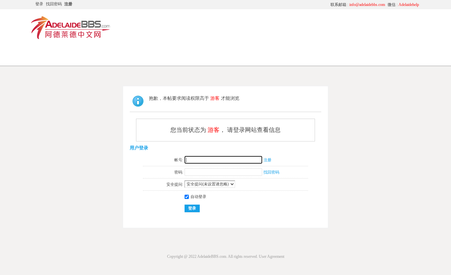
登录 (39, 4)
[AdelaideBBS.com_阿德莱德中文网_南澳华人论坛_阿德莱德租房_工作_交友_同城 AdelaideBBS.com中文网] (71, 38)
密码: (178, 172)
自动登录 (198, 196)
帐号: (178, 160)
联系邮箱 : (357, 4)
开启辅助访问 (263, 5)
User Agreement (271, 256)
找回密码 (54, 4)
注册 (68, 4)
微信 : (403, 4)
